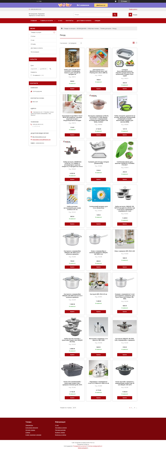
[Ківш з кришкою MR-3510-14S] (124, 239)
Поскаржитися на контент (80, 446)
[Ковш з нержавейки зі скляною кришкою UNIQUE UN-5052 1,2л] (98, 239)
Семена (27, 432)
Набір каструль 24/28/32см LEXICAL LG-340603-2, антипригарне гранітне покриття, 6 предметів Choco (72, 164)
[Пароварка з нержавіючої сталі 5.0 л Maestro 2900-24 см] (98, 369)
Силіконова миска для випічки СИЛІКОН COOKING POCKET (124, 163)
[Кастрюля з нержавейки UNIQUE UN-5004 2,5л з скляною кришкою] (72, 239)
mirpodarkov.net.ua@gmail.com (41, 139)
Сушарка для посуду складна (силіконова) (98, 162)
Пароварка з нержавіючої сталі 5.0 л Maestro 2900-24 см (98, 382)
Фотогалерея (35, 52)
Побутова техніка (93, 28)
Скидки (97, 20)
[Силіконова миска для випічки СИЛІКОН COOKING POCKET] (124, 149)
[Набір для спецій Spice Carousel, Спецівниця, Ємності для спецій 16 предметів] (72, 57)
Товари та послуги (69, 28)
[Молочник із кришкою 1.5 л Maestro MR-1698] (98, 326)
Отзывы (33, 44)
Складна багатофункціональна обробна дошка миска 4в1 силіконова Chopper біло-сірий (125, 73)
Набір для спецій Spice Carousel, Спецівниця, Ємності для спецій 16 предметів (72, 72)
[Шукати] (114, 14)
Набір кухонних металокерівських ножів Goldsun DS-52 (72, 208)
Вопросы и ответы (60, 435)
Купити (72, 88)
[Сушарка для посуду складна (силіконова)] (98, 149)
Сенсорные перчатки (31, 427)
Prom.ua (92, 442)
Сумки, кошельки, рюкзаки (33, 435)
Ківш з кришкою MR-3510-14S (125, 251)
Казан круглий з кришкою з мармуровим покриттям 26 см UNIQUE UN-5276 (124, 383)
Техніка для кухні (105, 28)
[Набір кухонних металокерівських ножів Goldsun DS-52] (72, 194)
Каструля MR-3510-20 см (98, 294)
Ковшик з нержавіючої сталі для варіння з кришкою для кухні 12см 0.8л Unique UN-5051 (124, 296)
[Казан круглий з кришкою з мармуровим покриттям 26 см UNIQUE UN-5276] (124, 369)
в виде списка (136, 43)
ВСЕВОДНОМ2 (81, 28)
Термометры (29, 425)
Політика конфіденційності (95, 446)
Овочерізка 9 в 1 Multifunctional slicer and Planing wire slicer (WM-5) (98, 71)
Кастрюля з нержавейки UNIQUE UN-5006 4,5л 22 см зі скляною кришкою (72, 295)
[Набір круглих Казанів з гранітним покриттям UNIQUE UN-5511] (72, 326)
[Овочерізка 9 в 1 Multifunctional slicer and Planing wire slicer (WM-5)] (98, 57)
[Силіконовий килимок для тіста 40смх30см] (98, 194)
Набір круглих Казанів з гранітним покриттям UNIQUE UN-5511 (72, 340)
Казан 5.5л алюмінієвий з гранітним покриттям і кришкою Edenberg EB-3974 (72, 383)
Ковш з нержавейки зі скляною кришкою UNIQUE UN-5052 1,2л (98, 252)
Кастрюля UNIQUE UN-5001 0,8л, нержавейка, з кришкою (125, 339)
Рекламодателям (60, 430)
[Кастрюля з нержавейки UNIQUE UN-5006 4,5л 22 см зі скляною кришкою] (72, 282)
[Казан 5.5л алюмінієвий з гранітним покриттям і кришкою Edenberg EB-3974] (72, 369)
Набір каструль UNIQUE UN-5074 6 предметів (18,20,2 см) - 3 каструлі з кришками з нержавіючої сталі (125, 209)
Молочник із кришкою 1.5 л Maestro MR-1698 (98, 339)
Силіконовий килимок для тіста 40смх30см (98, 207)
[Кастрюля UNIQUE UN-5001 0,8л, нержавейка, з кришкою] (124, 326)
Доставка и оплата (84, 20)
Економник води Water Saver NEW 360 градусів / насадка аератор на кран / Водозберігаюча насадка (72, 118)
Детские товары (30, 430)
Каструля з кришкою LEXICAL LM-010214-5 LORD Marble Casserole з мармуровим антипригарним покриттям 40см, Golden (98, 119)
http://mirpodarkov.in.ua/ (39, 137)
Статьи (33, 36)
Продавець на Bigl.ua (83, 444)
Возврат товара (60, 432)
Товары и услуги (46, 20)
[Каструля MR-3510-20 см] (98, 282)
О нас (60, 20)
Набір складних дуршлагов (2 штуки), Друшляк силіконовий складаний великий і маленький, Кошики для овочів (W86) (124, 119)
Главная (34, 20)
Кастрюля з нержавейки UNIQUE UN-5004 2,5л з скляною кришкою (72, 252)
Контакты (69, 20)
